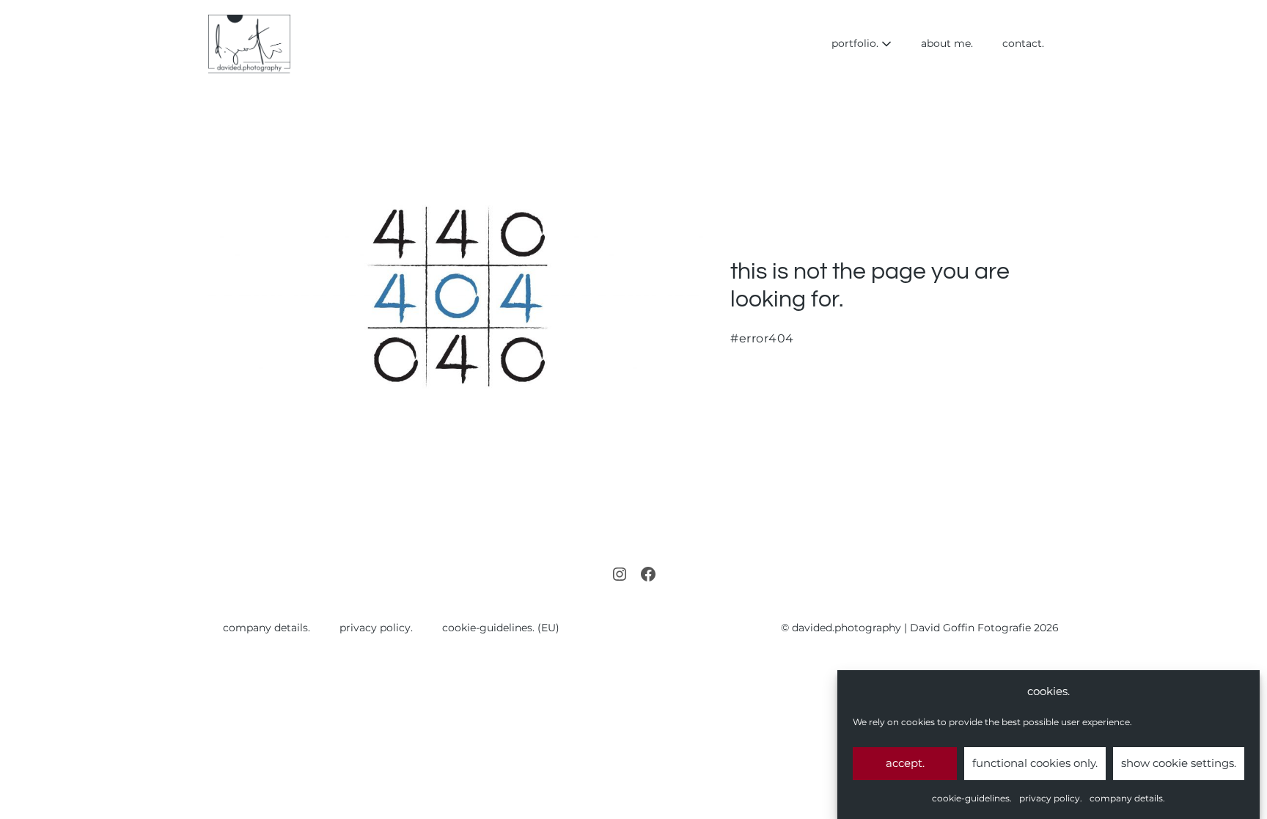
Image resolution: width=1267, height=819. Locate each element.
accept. (905, 763)
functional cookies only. (1035, 763)
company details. (1127, 798)
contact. (1023, 43)
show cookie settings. (1178, 763)
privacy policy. (1050, 798)
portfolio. (856, 43)
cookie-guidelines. (972, 798)
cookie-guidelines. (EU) (500, 627)
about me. (947, 43)
